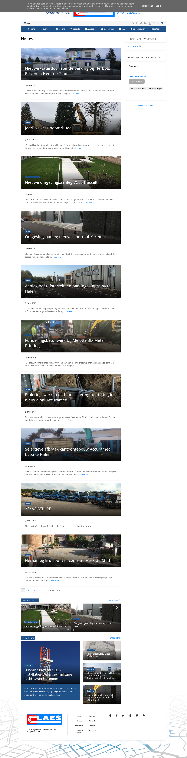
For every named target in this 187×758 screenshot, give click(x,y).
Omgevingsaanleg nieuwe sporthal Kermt (63, 236)
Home (32, 29)
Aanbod (90, 29)
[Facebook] (136, 23)
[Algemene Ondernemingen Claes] (93, 17)
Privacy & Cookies (79, 731)
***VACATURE (38, 509)
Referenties (108, 29)
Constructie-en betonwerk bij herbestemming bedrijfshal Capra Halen (101, 697)
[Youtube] (150, 23)
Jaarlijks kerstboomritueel (49, 128)
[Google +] (133, 23)
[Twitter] (140, 23)
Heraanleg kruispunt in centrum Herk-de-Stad (67, 560)
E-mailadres (134, 66)
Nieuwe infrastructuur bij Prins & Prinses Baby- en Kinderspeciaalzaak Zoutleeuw (101, 676)
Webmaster (92, 730)
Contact (156, 29)
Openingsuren (138, 29)
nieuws (28, 63)
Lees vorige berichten (138, 76)
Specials (76, 29)
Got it (158, 6)
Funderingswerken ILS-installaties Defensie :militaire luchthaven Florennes (48, 674)
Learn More (147, 6)
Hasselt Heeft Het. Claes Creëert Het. (98, 655)
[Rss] (154, 23)
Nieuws (61, 29)
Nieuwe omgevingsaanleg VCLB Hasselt (61, 182)
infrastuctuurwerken (32, 177)
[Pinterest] (145, 23)
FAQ (123, 29)
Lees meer (75, 94)
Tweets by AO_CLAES (145, 105)
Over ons (46, 29)
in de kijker (28, 665)
